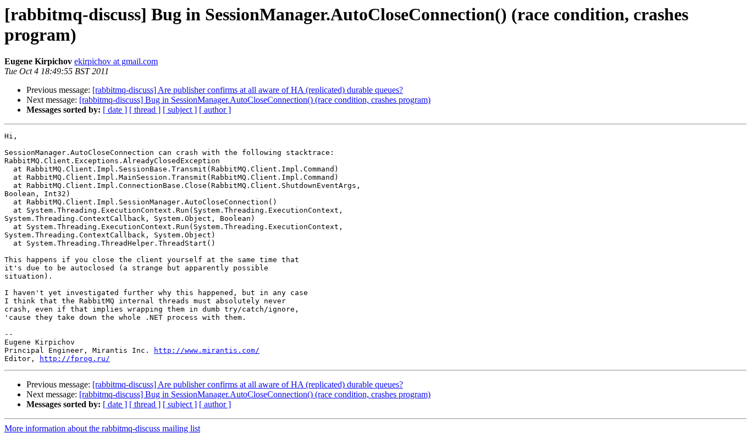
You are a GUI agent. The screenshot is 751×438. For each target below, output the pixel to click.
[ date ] (115, 109)
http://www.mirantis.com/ (206, 350)
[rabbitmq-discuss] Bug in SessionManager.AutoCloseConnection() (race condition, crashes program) (254, 99)
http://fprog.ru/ (75, 358)
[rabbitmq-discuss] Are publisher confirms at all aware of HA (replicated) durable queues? (247, 90)
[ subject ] (180, 109)
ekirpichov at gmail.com (116, 61)
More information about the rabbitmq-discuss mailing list (102, 428)
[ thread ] (145, 109)
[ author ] (215, 109)
